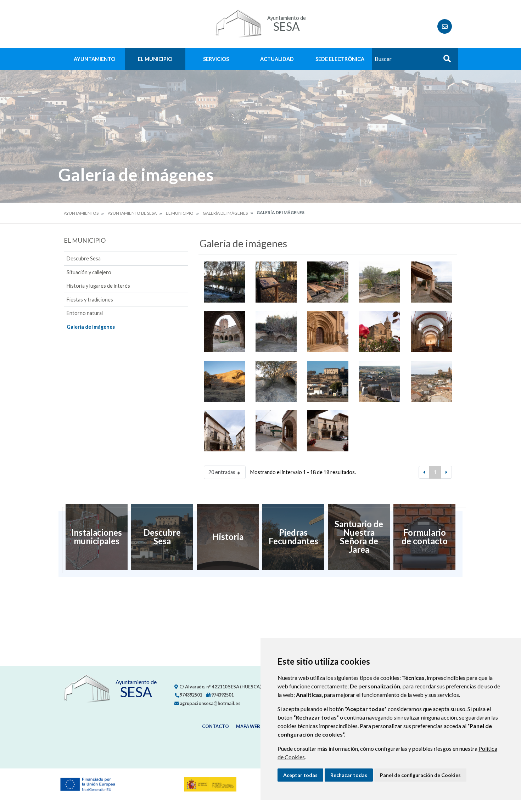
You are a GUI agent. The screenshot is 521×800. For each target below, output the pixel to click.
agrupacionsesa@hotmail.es (209, 703)
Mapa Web (248, 726)
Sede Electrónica (339, 59)
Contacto (215, 726)
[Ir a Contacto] (444, 26)
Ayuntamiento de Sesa (132, 213)
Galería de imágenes (225, 213)
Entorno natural (85, 313)
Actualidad (277, 59)
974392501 (190, 695)
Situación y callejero (89, 272)
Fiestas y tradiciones (90, 300)
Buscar (444, 60)
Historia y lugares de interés (98, 286)
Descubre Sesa (84, 258)
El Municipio (155, 59)
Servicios (216, 59)
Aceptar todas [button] (300, 775)
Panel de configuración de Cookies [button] (420, 775)
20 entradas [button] (221, 472)
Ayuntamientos (81, 213)
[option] (96, 537)
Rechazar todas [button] (348, 775)
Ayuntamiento (94, 59)
